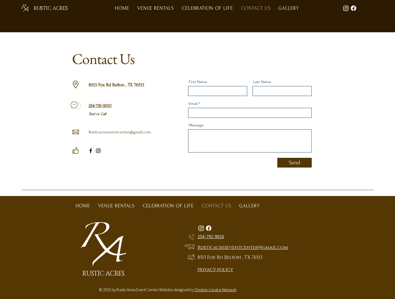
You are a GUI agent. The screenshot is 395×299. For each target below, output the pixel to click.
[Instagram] (98, 151)
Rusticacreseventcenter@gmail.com (120, 132)
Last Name (262, 82)
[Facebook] (91, 151)
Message (196, 125)
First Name (198, 82)
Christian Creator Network (215, 290)
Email (193, 103)
